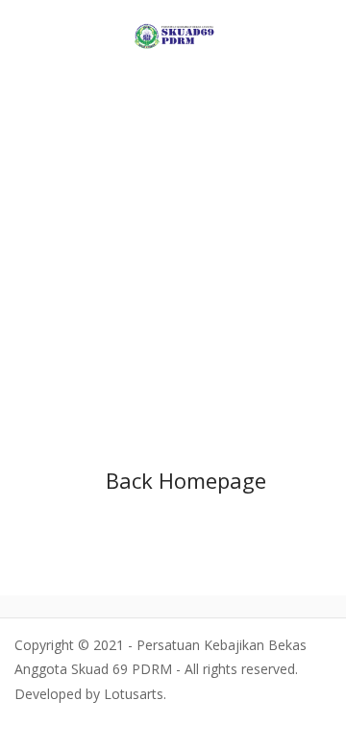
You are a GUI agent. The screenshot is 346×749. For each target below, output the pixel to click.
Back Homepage (186, 480)
